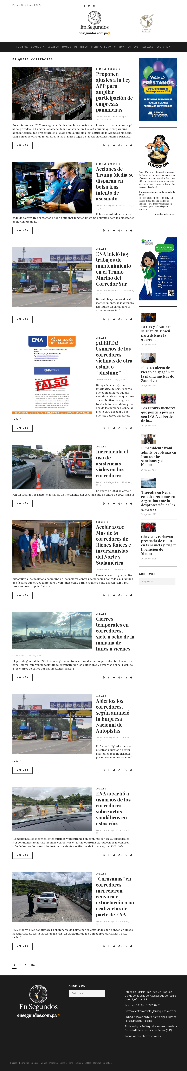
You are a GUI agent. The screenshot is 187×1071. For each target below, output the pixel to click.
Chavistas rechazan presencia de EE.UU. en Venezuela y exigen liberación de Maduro (158, 545)
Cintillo (101, 69)
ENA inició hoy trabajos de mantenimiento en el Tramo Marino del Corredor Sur (113, 268)
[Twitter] (89, 6)
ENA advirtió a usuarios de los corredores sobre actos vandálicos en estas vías (113, 808)
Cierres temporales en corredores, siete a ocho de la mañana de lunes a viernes (115, 633)
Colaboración (102, 379)
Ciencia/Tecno (101, 47)
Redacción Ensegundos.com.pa (111, 117)
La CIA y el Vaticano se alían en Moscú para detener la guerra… (157, 333)
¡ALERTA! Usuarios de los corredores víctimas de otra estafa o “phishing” (114, 357)
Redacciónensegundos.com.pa (110, 205)
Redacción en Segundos (107, 737)
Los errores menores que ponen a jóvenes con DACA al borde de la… (158, 414)
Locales (53, 47)
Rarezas (148, 47)
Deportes (81, 47)
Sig (33, 965)
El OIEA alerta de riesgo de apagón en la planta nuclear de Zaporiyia (158, 374)
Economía (37, 47)
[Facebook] (84, 6)
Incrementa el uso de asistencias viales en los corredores (112, 463)
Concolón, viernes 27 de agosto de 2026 (157, 193)
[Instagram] (94, 6)
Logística (163, 47)
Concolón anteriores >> (165, 214)
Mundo (66, 47)
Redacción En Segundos (107, 830)
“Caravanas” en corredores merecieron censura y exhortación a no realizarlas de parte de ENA (115, 896)
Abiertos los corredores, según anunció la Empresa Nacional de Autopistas (112, 715)
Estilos (133, 47)
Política (22, 47)
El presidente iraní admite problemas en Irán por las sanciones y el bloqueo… (158, 456)
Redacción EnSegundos (107, 290)
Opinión (119, 47)
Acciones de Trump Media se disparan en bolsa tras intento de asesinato (115, 183)
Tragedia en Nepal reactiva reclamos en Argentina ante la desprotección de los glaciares (158, 500)
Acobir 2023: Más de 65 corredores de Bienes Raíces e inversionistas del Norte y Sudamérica (113, 544)
